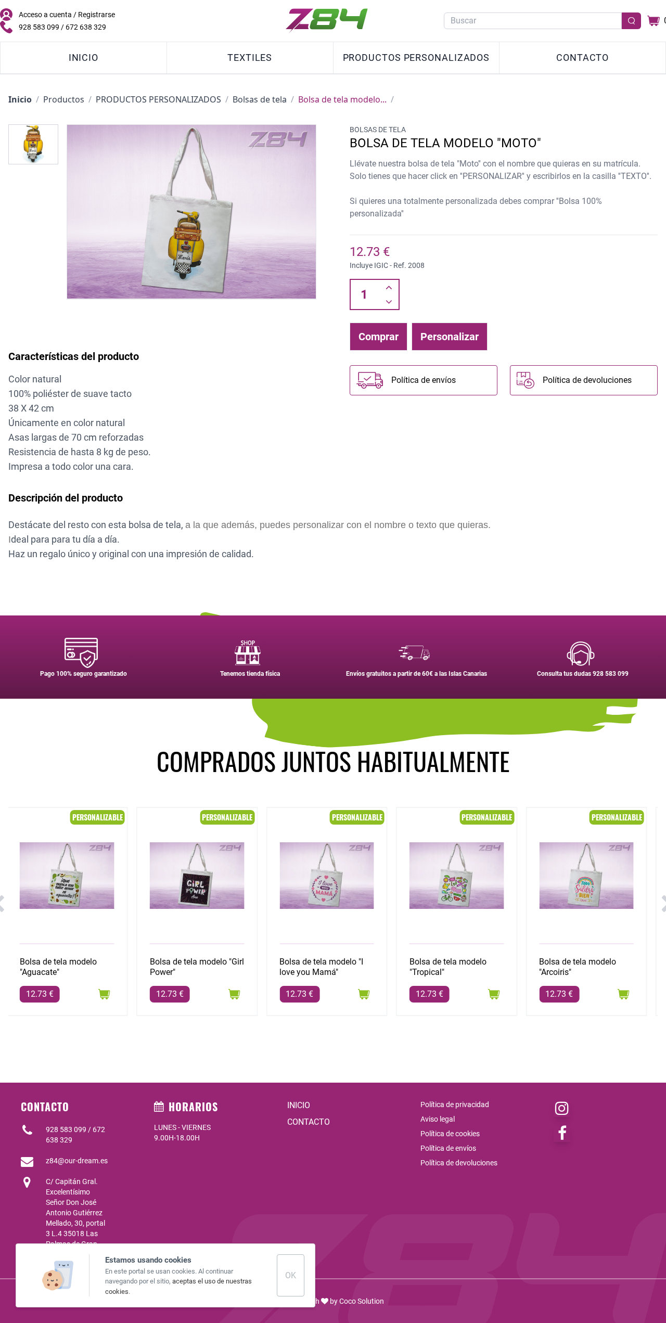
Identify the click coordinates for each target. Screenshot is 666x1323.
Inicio (83, 57)
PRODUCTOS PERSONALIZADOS (416, 57)
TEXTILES (249, 57)
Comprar (378, 336)
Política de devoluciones (458, 1163)
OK (290, 1275)
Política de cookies (450, 1133)
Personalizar (449, 336)
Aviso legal (437, 1119)
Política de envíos (448, 1148)
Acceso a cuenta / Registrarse (67, 14)
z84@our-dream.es (77, 1161)
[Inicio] (327, 20)
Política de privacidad (454, 1104)
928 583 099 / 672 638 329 (62, 27)
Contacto (582, 57)
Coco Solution (361, 1301)
